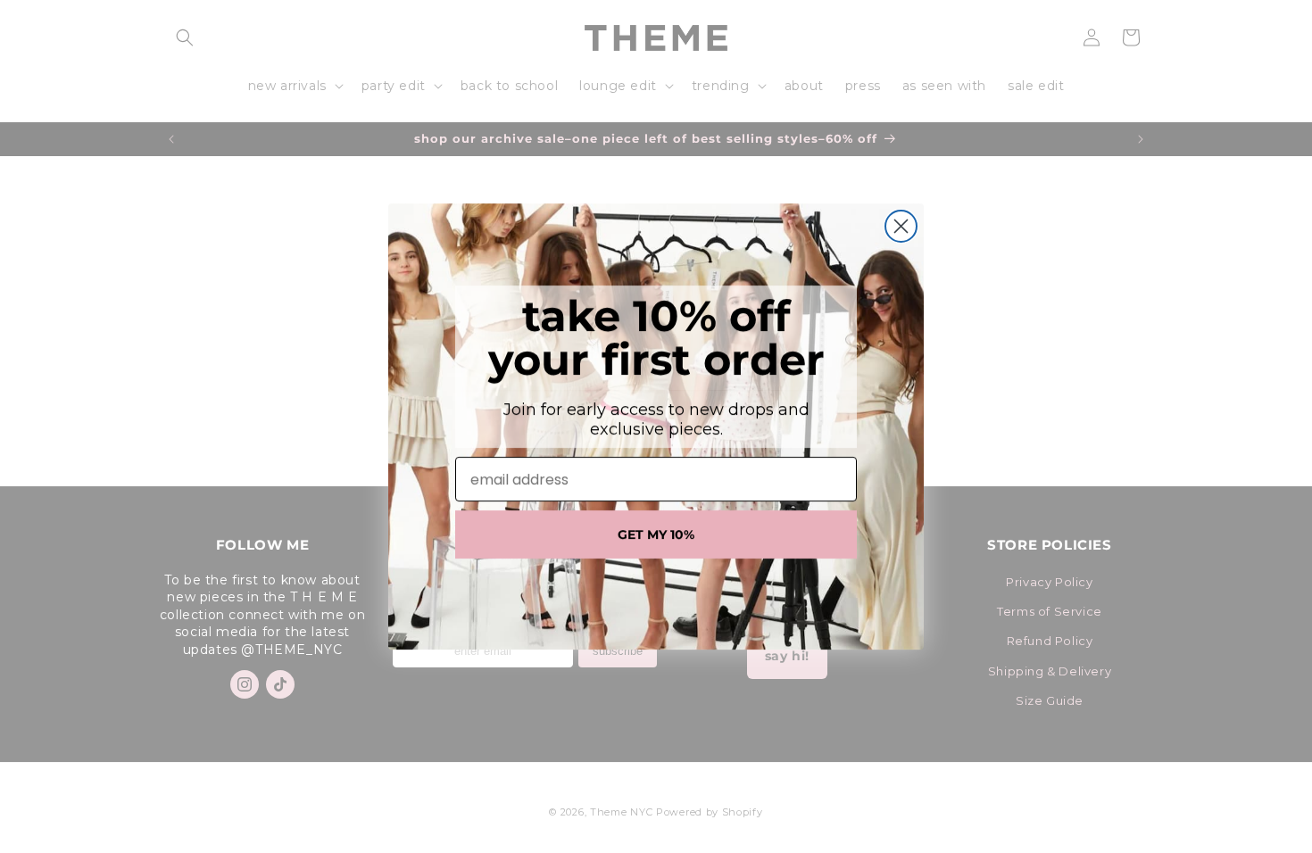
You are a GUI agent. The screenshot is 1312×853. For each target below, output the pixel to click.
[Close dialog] (901, 226)
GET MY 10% (656, 534)
